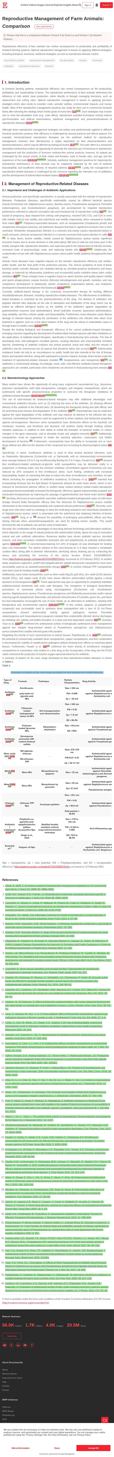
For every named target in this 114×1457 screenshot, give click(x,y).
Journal (49, 5)
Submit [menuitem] (106, 5)
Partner (5, 1390)
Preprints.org (8, 1415)
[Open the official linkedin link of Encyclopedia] (18, 1345)
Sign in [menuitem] (88, 5)
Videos (32, 5)
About (75, 5)
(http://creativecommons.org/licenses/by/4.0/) (25, 1303)
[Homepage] (5, 5)
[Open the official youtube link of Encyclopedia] (25, 1345)
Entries (24, 5)
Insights (67, 5)
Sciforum (6, 1407)
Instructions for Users (12, 1378)
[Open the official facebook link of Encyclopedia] (32, 1345)
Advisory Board (9, 1373)
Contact (6, 1386)
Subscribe (12, 1336)
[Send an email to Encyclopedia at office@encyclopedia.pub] (4, 1345)
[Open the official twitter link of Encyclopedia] (11, 1345)
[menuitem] (97, 5)
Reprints (58, 5)
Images (41, 5)
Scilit (4, 1419)
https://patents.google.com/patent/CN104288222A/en (36, 559)
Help (4, 1382)
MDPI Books (8, 1411)
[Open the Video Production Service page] (104, 1420)
